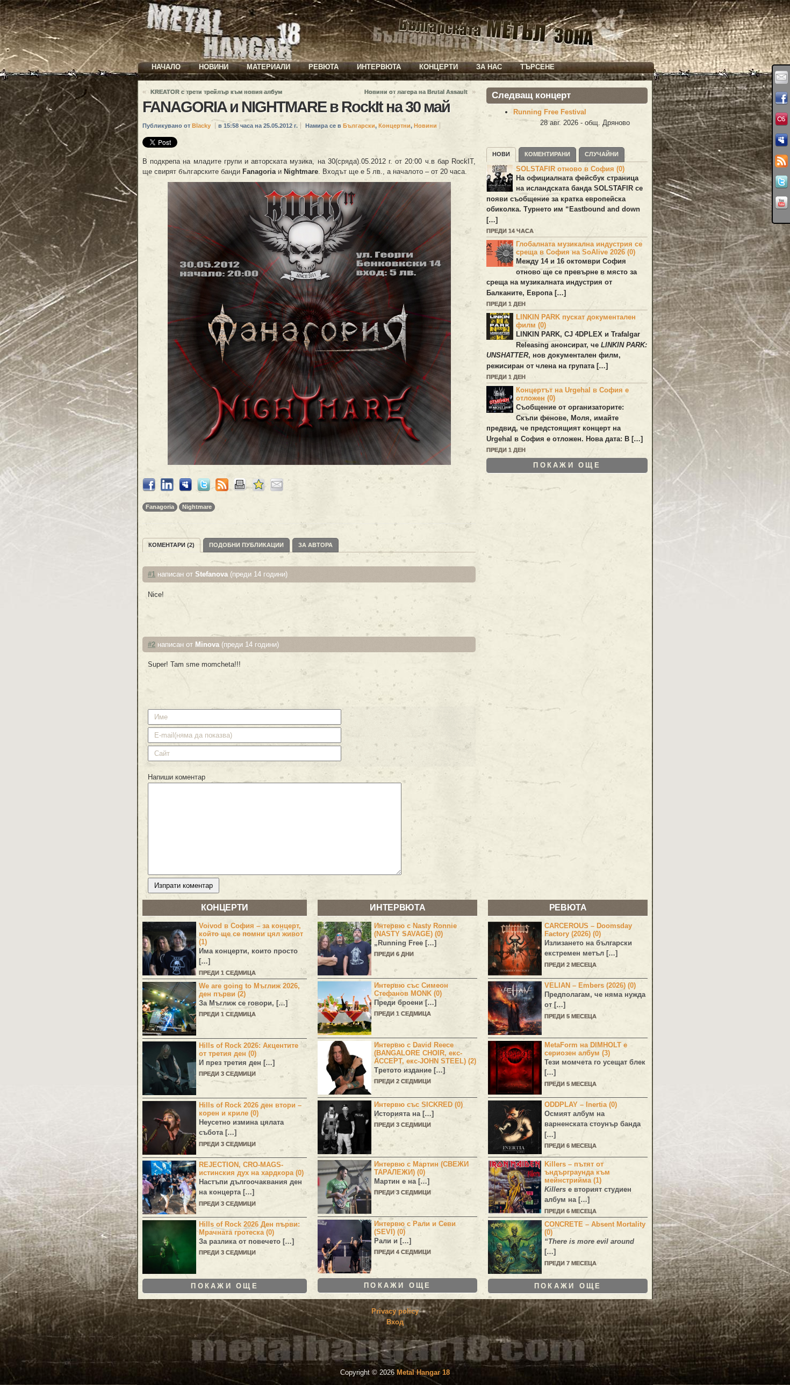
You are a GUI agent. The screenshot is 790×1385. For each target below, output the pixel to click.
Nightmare (197, 507)
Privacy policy (395, 1311)
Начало (166, 67)
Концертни (394, 125)
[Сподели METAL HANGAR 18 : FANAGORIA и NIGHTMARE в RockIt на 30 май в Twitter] (203, 489)
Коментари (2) (171, 545)
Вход (395, 1322)
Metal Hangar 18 (423, 1372)
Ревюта (323, 67)
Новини (213, 67)
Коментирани (547, 154)
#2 (151, 644)
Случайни (602, 154)
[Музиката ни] (781, 119)
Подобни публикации (246, 545)
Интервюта (379, 67)
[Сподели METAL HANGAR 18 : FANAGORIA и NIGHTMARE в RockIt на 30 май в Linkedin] (167, 489)
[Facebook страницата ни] (781, 98)
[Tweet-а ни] (781, 182)
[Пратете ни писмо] (781, 77)
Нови (501, 154)
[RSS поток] (781, 161)
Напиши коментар (176, 777)
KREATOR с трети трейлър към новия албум (216, 92)
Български (359, 125)
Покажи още (567, 465)
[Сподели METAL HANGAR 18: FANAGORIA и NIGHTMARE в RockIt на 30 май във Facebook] (148, 489)
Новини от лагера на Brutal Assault (416, 92)
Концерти (438, 67)
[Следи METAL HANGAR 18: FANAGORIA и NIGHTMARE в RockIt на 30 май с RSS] (222, 489)
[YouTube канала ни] (781, 202)
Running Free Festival (549, 112)
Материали (268, 67)
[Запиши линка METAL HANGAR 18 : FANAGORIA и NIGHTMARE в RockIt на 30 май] (258, 489)
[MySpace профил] (781, 140)
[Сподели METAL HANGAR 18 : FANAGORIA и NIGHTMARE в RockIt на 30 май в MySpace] (185, 489)
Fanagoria (160, 507)
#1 (151, 574)
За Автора (315, 545)
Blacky (201, 125)
